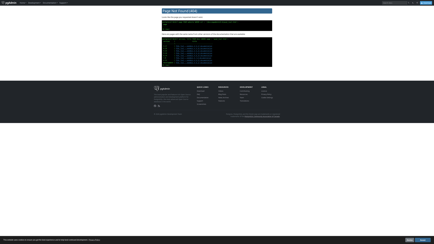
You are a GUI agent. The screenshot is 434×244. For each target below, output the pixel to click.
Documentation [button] (49, 3)
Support (200, 101)
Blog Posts (222, 94)
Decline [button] (410, 240)
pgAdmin (11, 3)
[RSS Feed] (159, 106)
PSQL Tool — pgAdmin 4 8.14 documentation (194, 55)
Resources (244, 94)
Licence (264, 91)
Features (221, 101)
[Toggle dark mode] (413, 3)
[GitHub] (417, 3)
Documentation (203, 97)
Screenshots (201, 104)
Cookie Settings (267, 97)
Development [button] (34, 3)
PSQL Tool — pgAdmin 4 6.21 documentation (194, 60)
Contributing (245, 91)
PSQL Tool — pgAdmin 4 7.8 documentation (193, 58)
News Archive (223, 97)
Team (242, 97)
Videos (220, 91)
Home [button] (22, 3)
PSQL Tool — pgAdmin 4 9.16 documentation (194, 48)
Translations (244, 101)
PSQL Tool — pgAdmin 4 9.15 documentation (194, 51)
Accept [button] (423, 240)
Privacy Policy (266, 94)
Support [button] (62, 3)
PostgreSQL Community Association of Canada (262, 116)
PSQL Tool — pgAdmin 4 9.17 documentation (194, 46)
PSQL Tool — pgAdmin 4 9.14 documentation (194, 53)
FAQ (198, 94)
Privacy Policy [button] (94, 240)
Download (427, 3)
